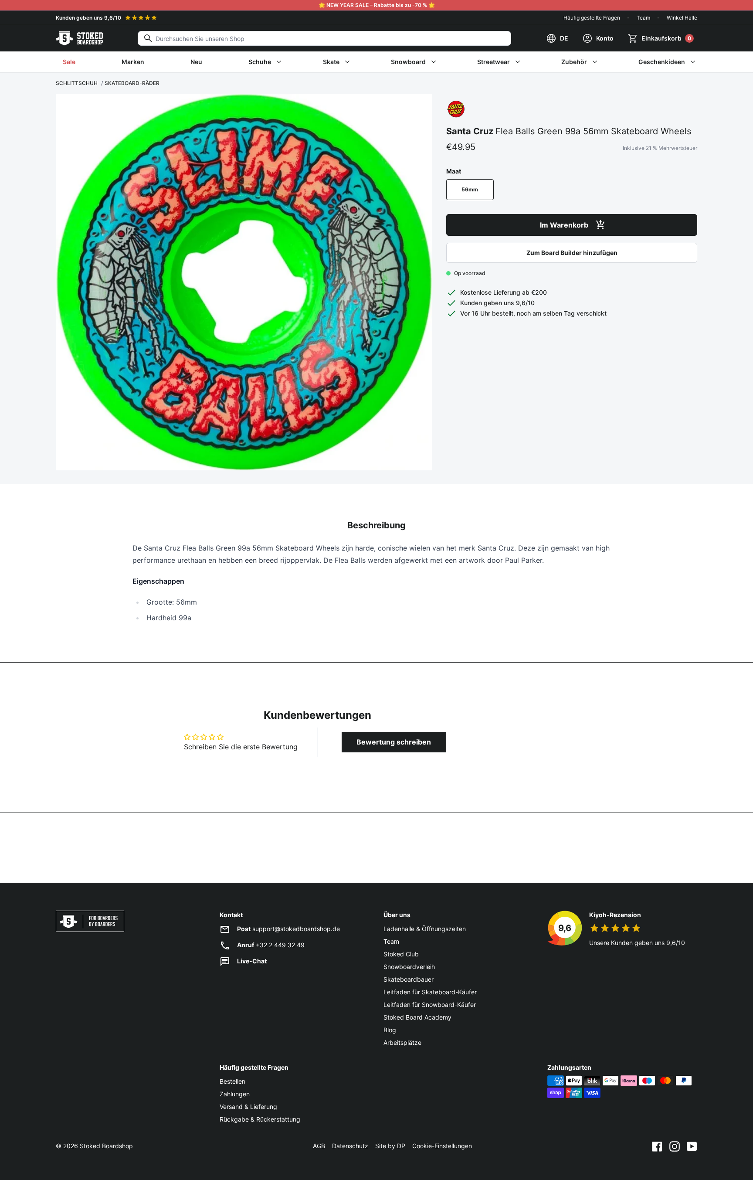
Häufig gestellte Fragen (591, 17)
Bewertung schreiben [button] (393, 742)
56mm (469, 189)
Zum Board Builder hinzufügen (571, 252)
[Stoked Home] (79, 38)
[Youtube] (692, 1146)
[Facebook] (657, 1146)
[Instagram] (674, 1146)
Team (643, 17)
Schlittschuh (77, 83)
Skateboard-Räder (132, 83)
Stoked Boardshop (106, 1145)
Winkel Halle (682, 17)
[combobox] (324, 38)
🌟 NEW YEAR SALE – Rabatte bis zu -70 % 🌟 (377, 5)
